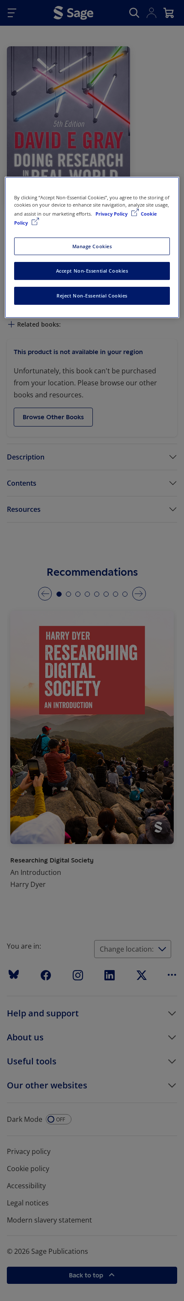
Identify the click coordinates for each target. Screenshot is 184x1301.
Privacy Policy (112, 213)
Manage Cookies (92, 246)
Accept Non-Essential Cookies (92, 271)
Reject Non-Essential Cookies (92, 295)
